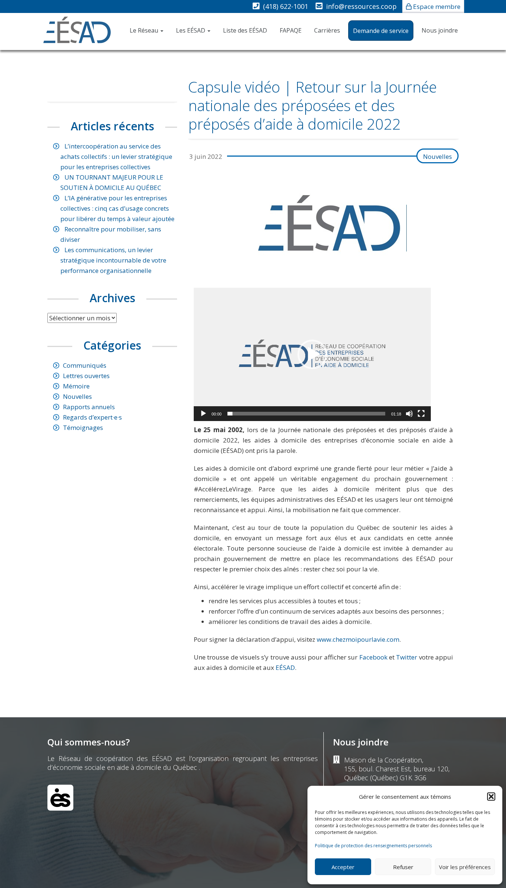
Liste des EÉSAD (245, 30)
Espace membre (436, 6)
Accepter (343, 867)
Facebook (373, 657)
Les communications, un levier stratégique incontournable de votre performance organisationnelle (113, 260)
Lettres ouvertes (86, 375)
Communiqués (84, 365)
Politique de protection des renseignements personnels (373, 845)
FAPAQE (291, 30)
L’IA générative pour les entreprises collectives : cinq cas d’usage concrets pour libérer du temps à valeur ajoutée (117, 208)
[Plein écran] (421, 413)
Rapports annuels (89, 407)
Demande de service (381, 31)
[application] (312, 354)
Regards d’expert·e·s (92, 417)
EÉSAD (285, 667)
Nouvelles (437, 156)
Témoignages (83, 427)
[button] (491, 796)
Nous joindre (440, 30)
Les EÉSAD (191, 30)
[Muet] (409, 413)
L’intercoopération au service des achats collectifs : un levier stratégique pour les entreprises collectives (116, 156)
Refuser (403, 867)
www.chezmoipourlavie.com (358, 639)
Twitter (406, 657)
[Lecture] (203, 413)
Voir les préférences (465, 867)
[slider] (306, 413)
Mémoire (76, 386)
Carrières (327, 30)
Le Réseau (145, 30)
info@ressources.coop (361, 6)
